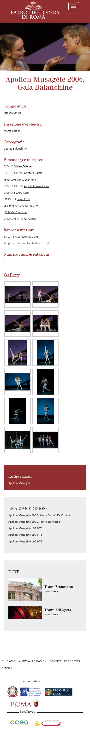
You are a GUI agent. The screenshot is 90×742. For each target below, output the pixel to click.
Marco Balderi (12, 131)
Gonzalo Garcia (33, 173)
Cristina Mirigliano (26, 206)
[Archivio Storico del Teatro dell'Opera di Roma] (33, 10)
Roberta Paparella (16, 212)
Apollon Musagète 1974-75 (25, 535)
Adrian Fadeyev (23, 166)
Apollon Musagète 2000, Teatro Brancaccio (34, 522)
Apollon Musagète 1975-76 (25, 528)
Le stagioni (39, 661)
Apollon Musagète (19, 483)
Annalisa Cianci (26, 218)
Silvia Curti (23, 199)
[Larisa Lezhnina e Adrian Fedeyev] (18, 295)
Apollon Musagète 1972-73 (25, 541)
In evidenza (72, 661)
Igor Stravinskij (13, 113)
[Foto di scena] (18, 440)
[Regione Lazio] (59, 691)
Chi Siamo (8, 661)
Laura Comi (23, 193)
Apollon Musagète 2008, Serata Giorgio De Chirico (39, 515)
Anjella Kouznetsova (36, 186)
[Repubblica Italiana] (13, 691)
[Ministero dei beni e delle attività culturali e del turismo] (31, 691)
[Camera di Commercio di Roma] (47, 721)
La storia (24, 661)
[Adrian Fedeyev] (18, 324)
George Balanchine (15, 149)
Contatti (56, 661)
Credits (7, 668)
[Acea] (19, 721)
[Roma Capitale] (31, 703)
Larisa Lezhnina (26, 180)
